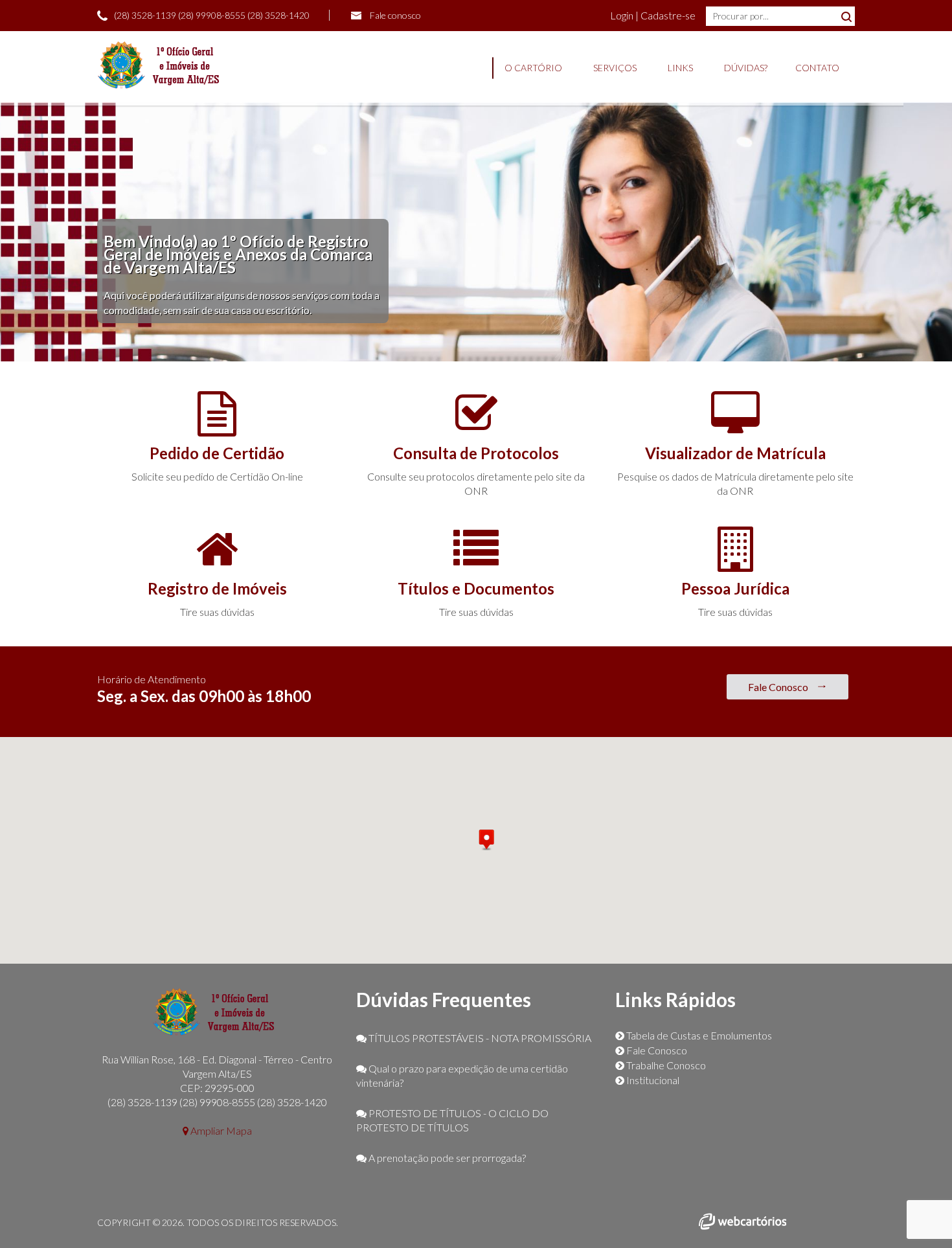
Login (622, 15)
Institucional (651, 1080)
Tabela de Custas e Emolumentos (698, 1035)
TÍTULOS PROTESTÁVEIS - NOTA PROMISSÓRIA (479, 1038)
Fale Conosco (779, 687)
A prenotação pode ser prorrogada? (446, 1158)
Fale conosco (395, 15)
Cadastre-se (668, 15)
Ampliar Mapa (220, 1130)
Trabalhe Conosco (665, 1065)
